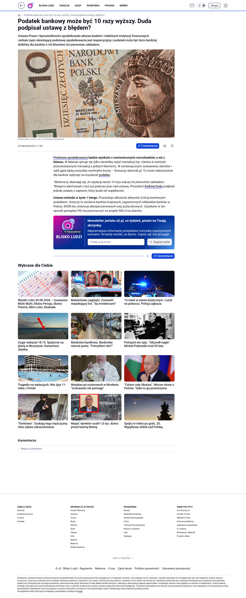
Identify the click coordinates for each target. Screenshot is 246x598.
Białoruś (74, 543)
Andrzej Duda (153, 186)
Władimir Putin (183, 518)
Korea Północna (77, 510)
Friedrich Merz (183, 536)
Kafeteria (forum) (25, 514)
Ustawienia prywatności (175, 568)
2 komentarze (149, 145)
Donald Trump (183, 514)
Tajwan (73, 532)
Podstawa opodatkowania (70, 157)
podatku (104, 175)
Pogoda (109, 5)
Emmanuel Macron (185, 521)
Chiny (126, 521)
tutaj (80, 591)
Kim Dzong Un (183, 510)
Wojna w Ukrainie (131, 529)
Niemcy (73, 540)
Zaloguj (214, 5)
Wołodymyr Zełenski (186, 532)
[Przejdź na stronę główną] (21, 8)
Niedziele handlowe (132, 514)
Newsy (127, 510)
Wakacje (127, 536)
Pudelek (20, 521)
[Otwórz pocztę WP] (192, 5)
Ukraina (73, 514)
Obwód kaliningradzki (133, 518)
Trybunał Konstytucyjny (134, 525)
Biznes (124, 5)
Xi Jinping (181, 529)
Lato (126, 532)
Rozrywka (93, 5)
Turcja (73, 518)
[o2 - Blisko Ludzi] (33, 5)
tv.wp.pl (20, 518)
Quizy (78, 5)
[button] (201, 6)
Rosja (72, 521)
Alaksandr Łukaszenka (187, 525)
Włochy (73, 525)
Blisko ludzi (46, 5)
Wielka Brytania (77, 547)
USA (72, 536)
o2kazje (64, 5)
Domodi (20, 510)
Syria (72, 529)
